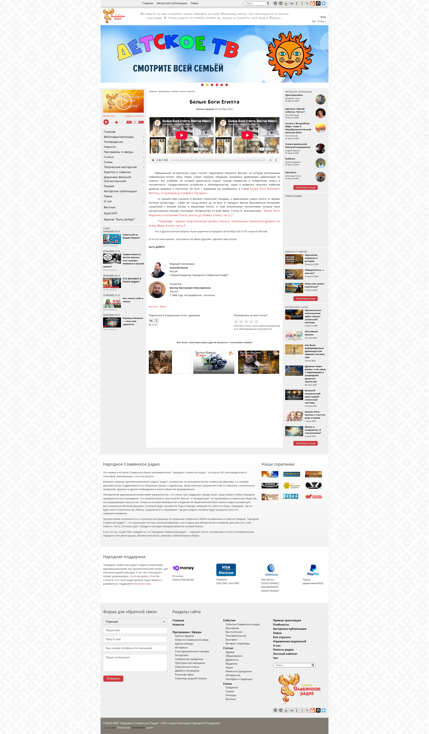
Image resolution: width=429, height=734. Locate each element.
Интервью (181, 647)
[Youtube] (286, 3)
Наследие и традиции (239, 679)
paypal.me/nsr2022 (313, 583)
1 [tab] (202, 85)
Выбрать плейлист (134, 116)
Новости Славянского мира (191, 639)
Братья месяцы (184, 643)
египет (154, 306)
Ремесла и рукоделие (239, 671)
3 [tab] (212, 85)
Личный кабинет (285, 653)
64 (135, 122)
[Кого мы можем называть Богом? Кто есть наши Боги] (170, 362)
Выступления (234, 632)
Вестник (109, 207)
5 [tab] (222, 85)
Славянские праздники (189, 659)
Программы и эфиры (118, 152)
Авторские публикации (172, 3)
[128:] (214, 49)
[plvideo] (318, 3)
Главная (147, 3)
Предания (232, 687)
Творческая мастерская (120, 167)
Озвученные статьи (187, 667)
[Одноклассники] (156, 320)
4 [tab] (217, 85)
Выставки (231, 639)
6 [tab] (226, 85)
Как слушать (282, 637)
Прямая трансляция (287, 620)
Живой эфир (109, 116)
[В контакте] (291, 3)
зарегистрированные (269, 326)
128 (129, 122)
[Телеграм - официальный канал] (275, 3)
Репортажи (181, 655)
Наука (229, 667)
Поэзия (109, 186)
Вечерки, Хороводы (238, 643)
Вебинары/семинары (119, 136)
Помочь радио (293, 196)
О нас (108, 201)
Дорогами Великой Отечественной (117, 179)
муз (141, 122)
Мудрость (232, 663)
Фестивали (232, 628)
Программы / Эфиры (187, 632)
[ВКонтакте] (151, 320)
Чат (314, 21)
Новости (110, 147)
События (229, 620)
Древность (232, 659)
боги (163, 306)
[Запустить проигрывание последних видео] (123, 101)
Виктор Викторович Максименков (190, 288)
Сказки (230, 691)
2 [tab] (207, 85)
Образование (234, 656)
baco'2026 (111, 728)
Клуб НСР (110, 213)
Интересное (233, 675)
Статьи (109, 157)
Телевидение (113, 142)
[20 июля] (214, 362)
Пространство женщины (190, 663)
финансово (144, 583)
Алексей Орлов (179, 267)
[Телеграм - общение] (280, 3)
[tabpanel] (214, 49)
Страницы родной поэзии (191, 678)
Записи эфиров (205, 109)
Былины (231, 699)
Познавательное (236, 635)
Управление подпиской (289, 641)
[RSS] (307, 3)
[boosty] (313, 3)
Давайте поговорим (187, 670)
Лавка (194, 3)
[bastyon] (323, 3)
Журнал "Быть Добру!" (119, 219)
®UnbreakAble (138, 727)
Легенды (231, 695)
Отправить (113, 678)
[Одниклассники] (296, 3)
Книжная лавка (184, 674)
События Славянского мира (242, 624)
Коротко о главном (117, 172)
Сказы (108, 162)
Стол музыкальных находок (192, 651)
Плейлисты (281, 624)
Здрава (230, 652)
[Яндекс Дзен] (302, 3)
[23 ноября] (259, 362)
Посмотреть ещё (305, 187)
